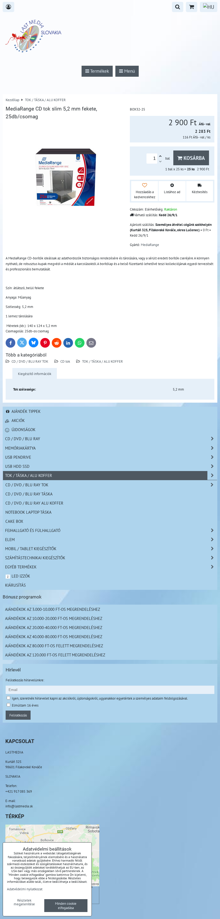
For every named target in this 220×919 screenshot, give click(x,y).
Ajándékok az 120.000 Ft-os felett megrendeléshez (55, 654)
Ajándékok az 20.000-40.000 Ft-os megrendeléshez (53, 627)
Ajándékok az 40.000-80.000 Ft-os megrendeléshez (53, 636)
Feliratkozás (18, 715)
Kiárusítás (15, 585)
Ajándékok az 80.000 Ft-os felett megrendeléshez (54, 645)
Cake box (14, 521)
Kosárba (193, 158)
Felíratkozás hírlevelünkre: (25, 680)
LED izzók (20, 576)
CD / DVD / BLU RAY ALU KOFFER (34, 503)
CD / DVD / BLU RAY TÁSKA (29, 494)
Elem (10, 539)
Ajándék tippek (25, 411)
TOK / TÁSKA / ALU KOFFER (102, 361)
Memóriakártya (20, 448)
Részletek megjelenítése (24, 902)
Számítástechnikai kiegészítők (35, 557)
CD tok (65, 361)
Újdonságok (22, 429)
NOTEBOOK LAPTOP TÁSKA (28, 512)
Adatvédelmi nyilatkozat (24, 889)
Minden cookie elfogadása (65, 905)
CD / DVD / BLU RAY (22, 438)
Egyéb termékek (20, 566)
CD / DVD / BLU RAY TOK (30, 361)
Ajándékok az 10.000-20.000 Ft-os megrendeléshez (53, 618)
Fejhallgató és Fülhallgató (32, 530)
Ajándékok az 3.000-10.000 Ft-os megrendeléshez (52, 609)
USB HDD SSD (17, 466)
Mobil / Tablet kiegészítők (30, 548)
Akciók (17, 420)
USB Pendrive (18, 457)
